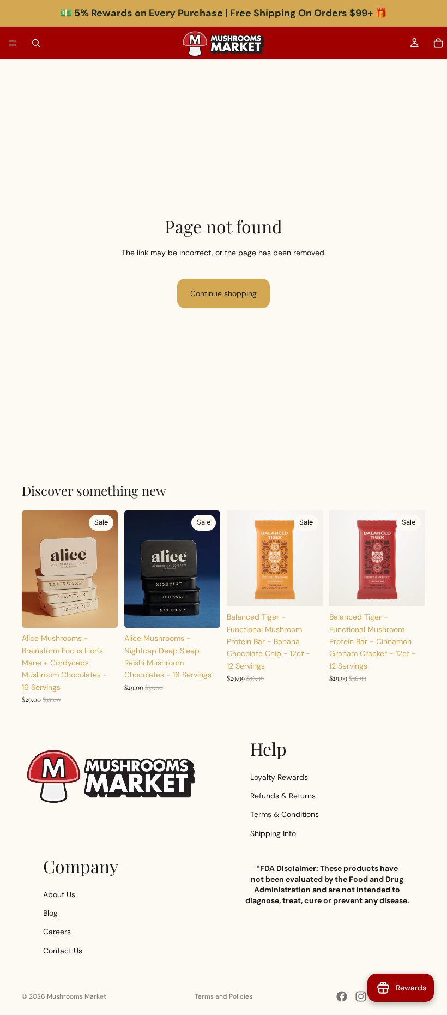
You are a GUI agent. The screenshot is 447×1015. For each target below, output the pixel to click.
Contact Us (62, 951)
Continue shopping (223, 293)
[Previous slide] (34, 569)
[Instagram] (360, 996)
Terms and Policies (223, 996)
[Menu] (12, 43)
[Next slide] (106, 569)
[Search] (36, 43)
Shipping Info (273, 833)
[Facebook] (341, 996)
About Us (59, 894)
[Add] (101, 611)
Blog (50, 913)
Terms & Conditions (284, 814)
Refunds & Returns (283, 796)
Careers (57, 932)
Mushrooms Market (76, 996)
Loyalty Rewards (279, 777)
